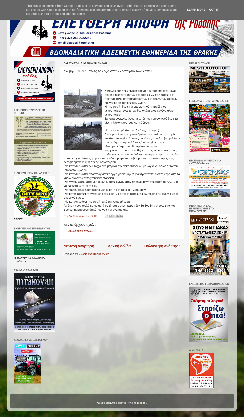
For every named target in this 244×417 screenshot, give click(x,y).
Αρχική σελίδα (119, 246)
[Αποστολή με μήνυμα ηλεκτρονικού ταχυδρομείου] (107, 216)
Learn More (196, 9)
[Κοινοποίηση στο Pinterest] (121, 216)
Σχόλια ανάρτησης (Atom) (94, 253)
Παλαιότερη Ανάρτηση (162, 246)
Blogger (141, 402)
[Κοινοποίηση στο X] (114, 216)
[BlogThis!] (110, 216)
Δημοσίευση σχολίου (80, 230)
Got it (214, 9)
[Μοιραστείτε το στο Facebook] (118, 216)
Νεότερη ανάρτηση (78, 246)
